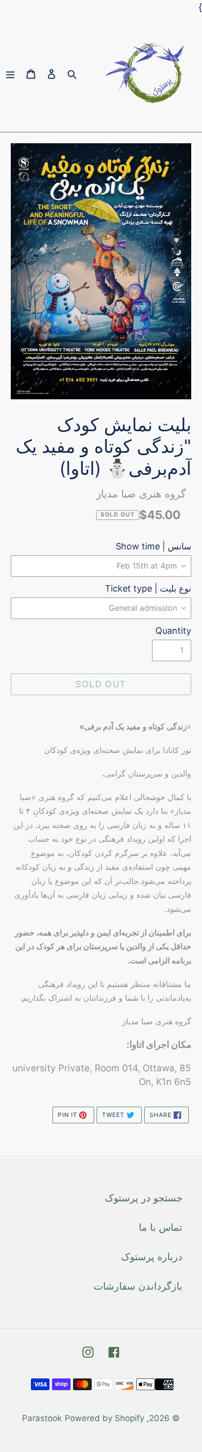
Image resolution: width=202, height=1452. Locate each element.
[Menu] (10, 73)
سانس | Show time (153, 546)
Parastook (42, 1418)
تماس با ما (160, 1227)
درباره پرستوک (151, 1257)
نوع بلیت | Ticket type (148, 588)
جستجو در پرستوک (143, 1198)
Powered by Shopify (104, 1418)
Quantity (173, 630)
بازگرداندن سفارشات (138, 1286)
